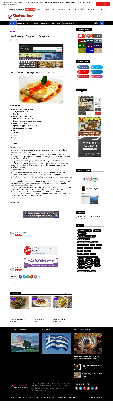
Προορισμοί (82, 265)
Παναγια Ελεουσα (83, 262)
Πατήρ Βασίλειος (95, 262)
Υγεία (93, 271)
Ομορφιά (81, 259)
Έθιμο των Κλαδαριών (84, 242)
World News (98, 230)
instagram (98, 76)
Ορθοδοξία (89, 259)
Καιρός (93, 254)
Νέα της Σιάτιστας (22, 23)
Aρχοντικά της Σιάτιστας (85, 230)
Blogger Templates (23, 397)
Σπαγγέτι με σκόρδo (59, 319)
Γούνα (80, 248)
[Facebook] (20, 277)
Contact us (99, 397)
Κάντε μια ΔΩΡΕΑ (68, 23)
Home (14, 23)
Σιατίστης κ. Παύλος (84, 271)
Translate (82, 218)
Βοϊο (93, 245)
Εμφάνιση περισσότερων (65, 293)
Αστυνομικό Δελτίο (83, 245)
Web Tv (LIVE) (45, 23)
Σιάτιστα (98, 265)
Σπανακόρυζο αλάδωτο (18, 319)
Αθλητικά (95, 242)
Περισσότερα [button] (12, 5)
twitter (98, 67)
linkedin (97, 72)
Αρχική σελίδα (14, 29)
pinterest (84, 76)
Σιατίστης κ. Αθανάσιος (84, 268)
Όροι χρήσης (56, 23)
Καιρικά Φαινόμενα (84, 254)
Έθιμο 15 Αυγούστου (84, 239)
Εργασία (88, 251)
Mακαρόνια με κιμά (38, 319)
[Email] (35, 277)
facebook (84, 67)
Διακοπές (97, 248)
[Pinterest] (31, 277)
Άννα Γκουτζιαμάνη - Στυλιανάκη (87, 236)
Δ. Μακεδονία (88, 248)
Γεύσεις (21, 29)
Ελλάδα (81, 251)
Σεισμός (90, 265)
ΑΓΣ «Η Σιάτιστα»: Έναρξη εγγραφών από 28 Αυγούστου (92, 365)
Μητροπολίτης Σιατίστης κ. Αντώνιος (88, 256)
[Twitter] (24, 277)
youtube (84, 72)
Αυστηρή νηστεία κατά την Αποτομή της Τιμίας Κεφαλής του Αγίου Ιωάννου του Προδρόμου (86, 357)
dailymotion (83, 81)
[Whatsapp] (28, 277)
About (93, 397)
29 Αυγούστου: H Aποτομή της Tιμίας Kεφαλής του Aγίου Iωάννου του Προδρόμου (92, 374)
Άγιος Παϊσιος (82, 233)
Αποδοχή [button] (103, 3)
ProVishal (33, 397)
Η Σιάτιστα (35, 23)
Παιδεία (97, 259)
